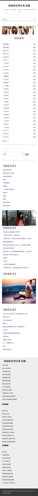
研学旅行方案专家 (7, 417)
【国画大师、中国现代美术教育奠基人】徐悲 (17, 238)
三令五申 (6, 79)
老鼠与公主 (6, 317)
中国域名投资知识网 (7, 426)
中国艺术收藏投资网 (7, 420)
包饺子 (5, 193)
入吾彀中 (6, 95)
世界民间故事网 (6, 381)
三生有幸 (6, 92)
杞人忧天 (6, 137)
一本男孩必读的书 (8, 189)
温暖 (4, 196)
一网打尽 (6, 98)
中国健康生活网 (6, 377)
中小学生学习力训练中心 (8, 483)
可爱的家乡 (6, 183)
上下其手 (6, 63)
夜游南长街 (6, 202)
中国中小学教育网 (7, 470)
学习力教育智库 (6, 387)
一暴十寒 (6, 111)
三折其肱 (6, 89)
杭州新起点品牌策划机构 (8, 442)
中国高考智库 (5, 455)
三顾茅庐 (6, 82)
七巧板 (5, 330)
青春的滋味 (6, 205)
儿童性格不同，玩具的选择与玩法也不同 (15, 268)
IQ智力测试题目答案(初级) (11, 333)
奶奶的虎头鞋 (7, 170)
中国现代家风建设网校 (8, 480)
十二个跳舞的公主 (8, 343)
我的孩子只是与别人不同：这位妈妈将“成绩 (16, 245)
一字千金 (6, 121)
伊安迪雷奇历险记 (8, 248)
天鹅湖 (5, 258)
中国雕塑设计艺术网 (7, 393)
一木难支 (6, 102)
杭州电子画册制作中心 (8, 435)
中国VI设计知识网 (7, 390)
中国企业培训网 (6, 458)
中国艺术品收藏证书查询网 (9, 399)
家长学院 (4, 452)
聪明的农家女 (7, 349)
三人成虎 (6, 86)
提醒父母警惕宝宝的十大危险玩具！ (14, 327)
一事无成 (6, 108)
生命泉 (5, 261)
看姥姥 (5, 186)
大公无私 (6, 73)
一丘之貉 (6, 127)
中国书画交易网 (6, 374)
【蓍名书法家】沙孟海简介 (11, 235)
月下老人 (6, 134)
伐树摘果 (6, 44)
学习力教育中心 (6, 461)
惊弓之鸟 (6, 54)
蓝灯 (4, 346)
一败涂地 (6, 114)
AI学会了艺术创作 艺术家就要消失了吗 (15, 314)
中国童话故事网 (6, 467)
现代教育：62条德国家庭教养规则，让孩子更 (17, 251)
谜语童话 (6, 336)
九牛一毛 (6, 130)
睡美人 (5, 323)
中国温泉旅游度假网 (7, 423)
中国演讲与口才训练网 (8, 432)
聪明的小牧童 (7, 340)
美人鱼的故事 (7, 320)
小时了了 (6, 60)
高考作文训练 (5, 414)
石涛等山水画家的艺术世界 (11, 232)
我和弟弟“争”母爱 (8, 173)
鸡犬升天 (6, 50)
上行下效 (6, 66)
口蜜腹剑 (6, 76)
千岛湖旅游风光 (6, 371)
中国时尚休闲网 (6, 464)
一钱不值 (6, 118)
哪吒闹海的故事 (8, 242)
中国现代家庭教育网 (7, 473)
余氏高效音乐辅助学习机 (8, 438)
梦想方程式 (5, 411)
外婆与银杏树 (7, 176)
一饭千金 (6, 124)
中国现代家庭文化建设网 (8, 396)
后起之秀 (6, 57)
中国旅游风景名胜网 (7, 429)
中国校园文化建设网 (7, 477)
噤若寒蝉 (6, 47)
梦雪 (4, 180)
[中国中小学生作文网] (19, 5)
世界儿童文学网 (6, 384)
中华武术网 (5, 365)
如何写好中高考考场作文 (11, 255)
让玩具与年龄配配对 (9, 264)
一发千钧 (6, 105)
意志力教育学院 (6, 368)
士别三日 (6, 70)
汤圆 (4, 199)
